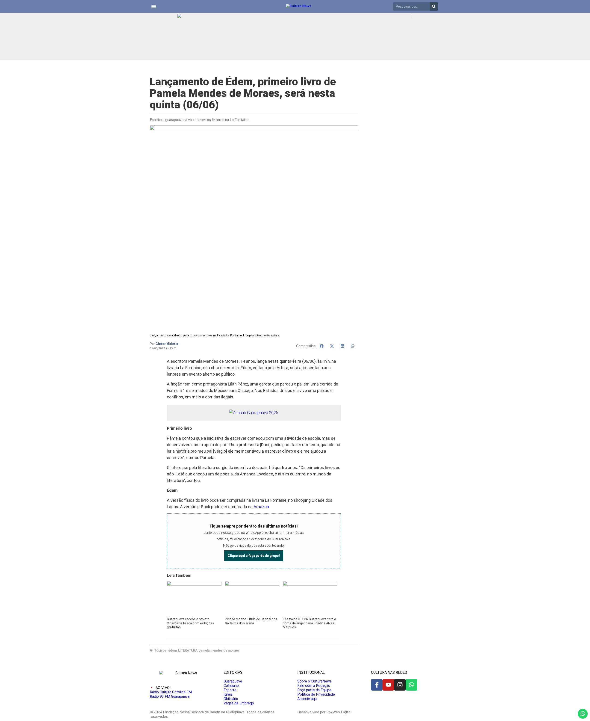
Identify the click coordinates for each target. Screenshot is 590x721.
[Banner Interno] (253, 412)
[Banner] (295, 17)
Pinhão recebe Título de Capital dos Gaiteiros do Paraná (251, 621)
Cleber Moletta (167, 344)
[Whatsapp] (411, 685)
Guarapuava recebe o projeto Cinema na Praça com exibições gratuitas (190, 623)
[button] (153, 6)
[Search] (434, 6)
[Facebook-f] (377, 685)
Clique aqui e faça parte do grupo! (254, 556)
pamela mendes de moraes (219, 650)
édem (172, 650)
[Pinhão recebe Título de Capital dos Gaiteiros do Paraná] (252, 584)
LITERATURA (187, 650)
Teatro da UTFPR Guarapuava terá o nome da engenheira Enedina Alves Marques (309, 623)
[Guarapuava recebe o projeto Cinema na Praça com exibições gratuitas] (194, 584)
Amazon (261, 506)
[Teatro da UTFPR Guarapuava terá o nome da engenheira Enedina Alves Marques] (310, 584)
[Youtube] (388, 685)
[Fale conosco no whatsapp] (583, 714)
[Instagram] (400, 685)
